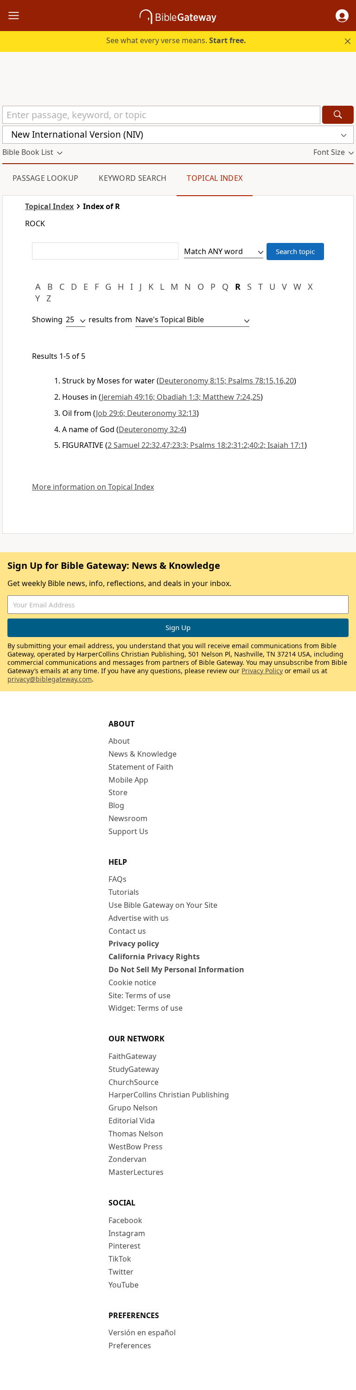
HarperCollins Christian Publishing (168, 1095)
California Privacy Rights (154, 956)
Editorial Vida (131, 1121)
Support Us (128, 831)
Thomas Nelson (135, 1134)
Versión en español (142, 1332)
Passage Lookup (45, 178)
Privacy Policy (262, 670)
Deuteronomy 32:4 (151, 429)
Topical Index (214, 178)
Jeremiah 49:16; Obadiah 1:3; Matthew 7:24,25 (181, 397)
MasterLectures (136, 1172)
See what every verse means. (176, 40)
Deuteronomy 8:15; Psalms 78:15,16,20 (226, 381)
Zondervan (127, 1159)
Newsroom (127, 818)
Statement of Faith (140, 767)
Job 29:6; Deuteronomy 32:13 (146, 413)
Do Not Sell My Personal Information (176, 969)
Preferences (129, 1345)
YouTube (123, 1285)
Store (117, 792)
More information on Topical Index (93, 487)
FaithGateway (132, 1056)
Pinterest (124, 1246)
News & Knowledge (142, 754)
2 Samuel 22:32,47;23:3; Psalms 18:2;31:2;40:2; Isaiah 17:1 (206, 445)
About (119, 741)
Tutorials (123, 892)
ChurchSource (133, 1082)
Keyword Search (132, 178)
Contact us (127, 931)
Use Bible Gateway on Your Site (162, 905)
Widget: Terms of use (145, 1008)
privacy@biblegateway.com (49, 679)
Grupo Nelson (133, 1108)
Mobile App (128, 780)
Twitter (121, 1272)
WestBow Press (135, 1146)
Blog (116, 805)
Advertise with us (138, 918)
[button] (342, 15)
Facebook (125, 1220)
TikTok (119, 1259)
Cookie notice (132, 982)
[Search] (338, 115)
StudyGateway (133, 1069)
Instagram (126, 1233)
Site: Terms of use (139, 995)
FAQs (117, 879)
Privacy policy (133, 943)
